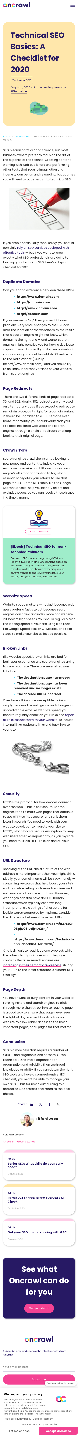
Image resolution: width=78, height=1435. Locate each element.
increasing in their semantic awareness (32, 965)
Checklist (8, 1141)
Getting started (26, 1141)
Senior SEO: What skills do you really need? (35, 1163)
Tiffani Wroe (19, 91)
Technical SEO (21, 80)
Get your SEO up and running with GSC (37, 1230)
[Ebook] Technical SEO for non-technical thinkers (39, 549)
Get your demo (39, 1308)
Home (6, 136)
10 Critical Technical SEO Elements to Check (36, 1198)
